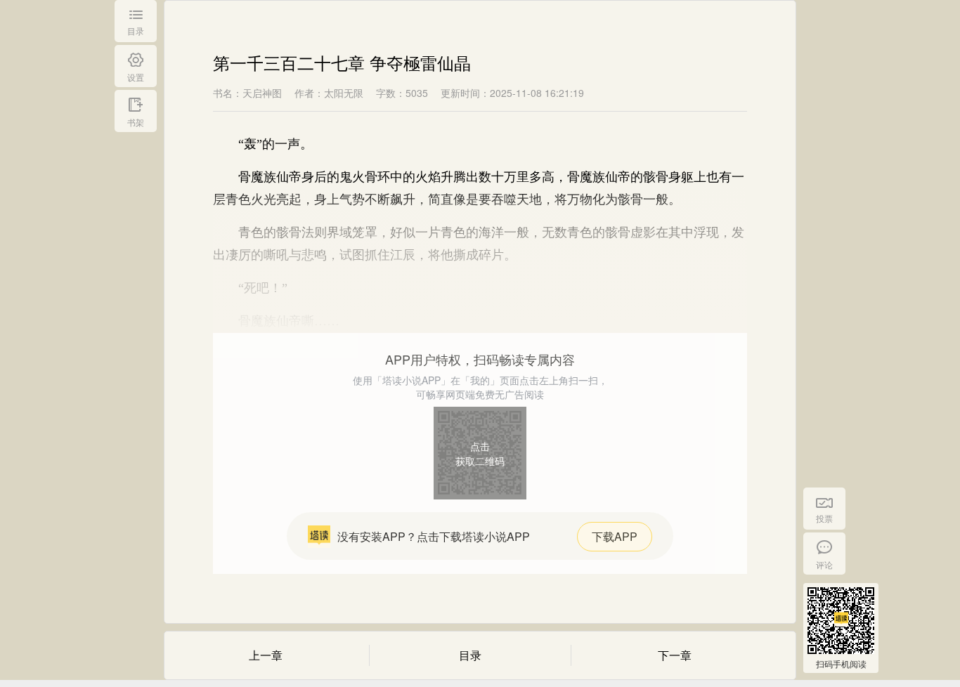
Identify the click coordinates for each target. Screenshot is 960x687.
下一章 (675, 655)
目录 (470, 655)
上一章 (266, 655)
